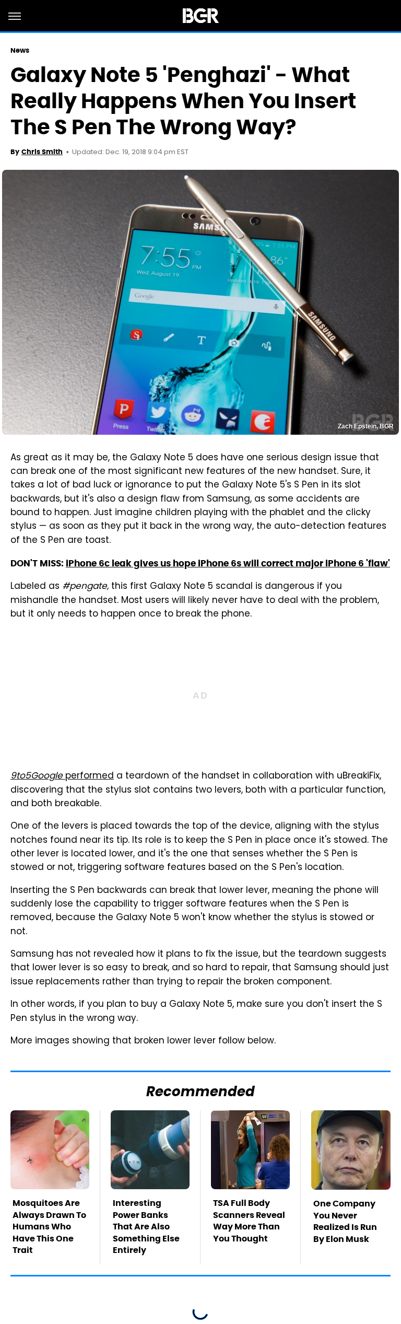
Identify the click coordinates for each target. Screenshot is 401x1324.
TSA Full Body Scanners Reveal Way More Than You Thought (249, 1221)
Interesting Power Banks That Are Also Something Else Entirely (146, 1227)
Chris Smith (42, 151)
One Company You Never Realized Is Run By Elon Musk (345, 1221)
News (19, 50)
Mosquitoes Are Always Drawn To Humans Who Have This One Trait (49, 1227)
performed (62, 776)
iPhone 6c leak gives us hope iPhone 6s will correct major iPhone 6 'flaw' (228, 563)
